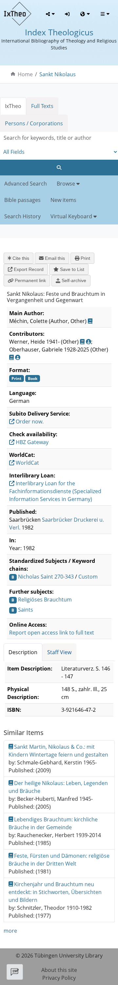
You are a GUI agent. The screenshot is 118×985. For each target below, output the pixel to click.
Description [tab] (23, 652)
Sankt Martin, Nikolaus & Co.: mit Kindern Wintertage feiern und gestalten (58, 750)
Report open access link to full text (51, 632)
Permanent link (29, 280)
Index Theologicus (59, 32)
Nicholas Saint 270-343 (46, 576)
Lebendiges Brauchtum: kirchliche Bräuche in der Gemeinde (53, 823)
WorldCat (26, 462)
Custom (88, 576)
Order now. (29, 421)
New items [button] (63, 200)
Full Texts (42, 106)
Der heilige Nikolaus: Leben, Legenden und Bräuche (58, 787)
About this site (59, 970)
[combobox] (59, 138)
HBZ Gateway (31, 442)
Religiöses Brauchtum (45, 599)
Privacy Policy (59, 977)
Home (25, 74)
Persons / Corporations (34, 123)
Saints (25, 609)
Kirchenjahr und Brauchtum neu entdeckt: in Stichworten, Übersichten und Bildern (55, 892)
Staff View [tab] (59, 652)
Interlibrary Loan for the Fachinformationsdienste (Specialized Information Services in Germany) (55, 491)
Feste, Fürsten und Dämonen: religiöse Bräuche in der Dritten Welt (59, 859)
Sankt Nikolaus (57, 74)
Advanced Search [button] (25, 183)
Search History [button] (22, 216)
